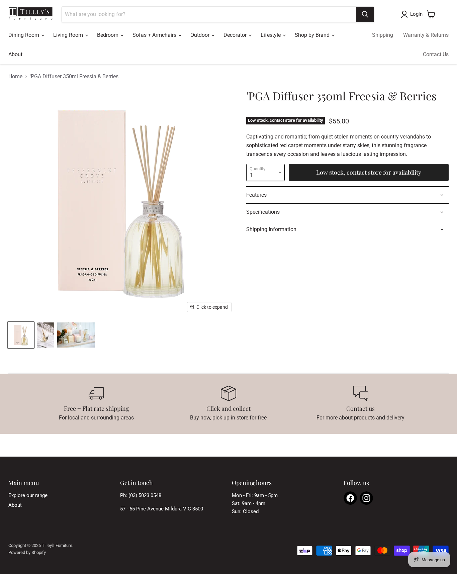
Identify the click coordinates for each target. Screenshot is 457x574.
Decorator (235, 35)
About (15, 54)
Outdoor (200, 35)
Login (416, 14)
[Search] (365, 14)
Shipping (382, 35)
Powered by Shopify (27, 552)
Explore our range (28, 495)
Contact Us (436, 54)
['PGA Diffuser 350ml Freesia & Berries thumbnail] (21, 335)
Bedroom (108, 35)
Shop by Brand (313, 35)
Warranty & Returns (426, 35)
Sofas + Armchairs (155, 35)
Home (15, 77)
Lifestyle (271, 35)
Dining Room (24, 35)
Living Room (68, 35)
